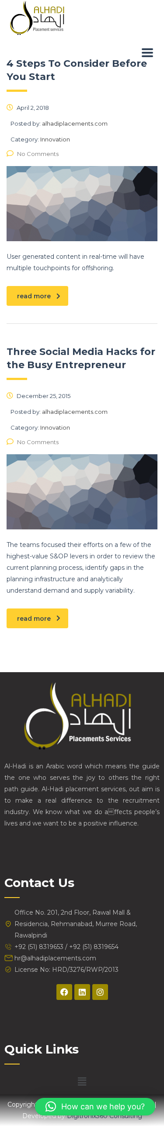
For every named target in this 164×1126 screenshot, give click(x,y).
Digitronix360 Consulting (104, 1116)
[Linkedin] (82, 992)
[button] (81, 1081)
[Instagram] (100, 992)
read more (34, 296)
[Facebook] (64, 992)
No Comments (38, 153)
